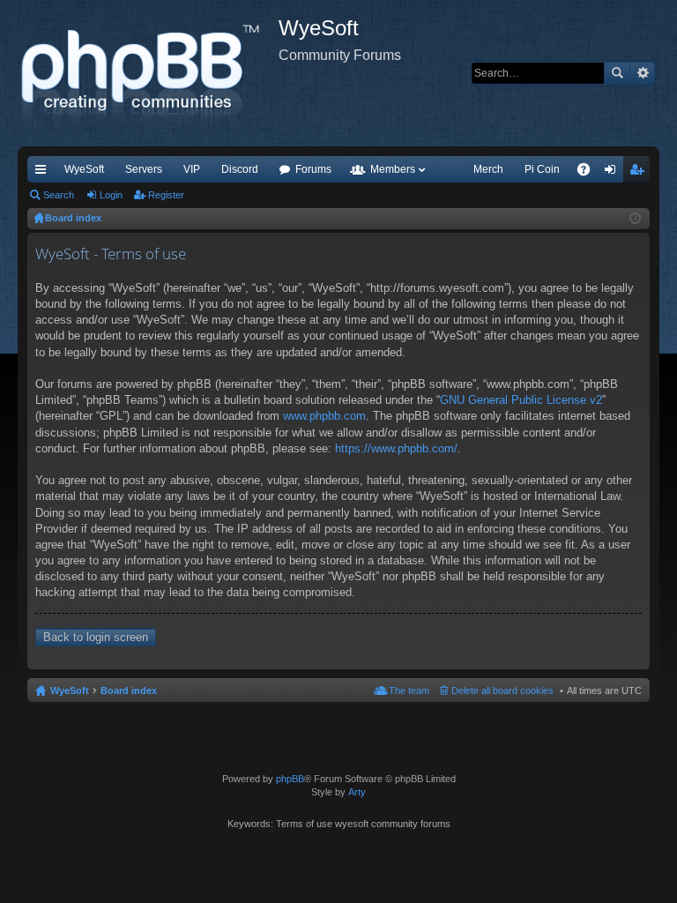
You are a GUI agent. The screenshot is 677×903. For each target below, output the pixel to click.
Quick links (44, 173)
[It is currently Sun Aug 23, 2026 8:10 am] (635, 218)
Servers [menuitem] (143, 169)
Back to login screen (95, 637)
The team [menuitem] (409, 690)
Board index (128, 690)
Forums (313, 169)
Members (392, 169)
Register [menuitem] (640, 173)
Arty (357, 792)
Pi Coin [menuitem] (542, 169)
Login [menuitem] (613, 173)
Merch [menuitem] (488, 169)
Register (166, 195)
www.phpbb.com (324, 415)
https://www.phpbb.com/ (396, 448)
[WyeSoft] (148, 73)
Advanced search (642, 73)
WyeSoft (84, 169)
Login (111, 195)
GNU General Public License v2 (521, 400)
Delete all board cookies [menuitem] (502, 690)
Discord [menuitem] (239, 169)
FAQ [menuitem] (589, 173)
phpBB (290, 778)
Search (617, 73)
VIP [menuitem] (191, 169)
